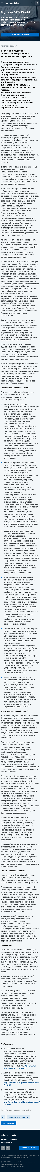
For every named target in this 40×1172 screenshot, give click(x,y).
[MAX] (8, 1148)
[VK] (3, 1117)
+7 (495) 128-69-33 (9, 1139)
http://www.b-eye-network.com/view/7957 (20, 1067)
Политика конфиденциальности (12, 1164)
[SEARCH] (37, 3)
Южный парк (20, 1166)
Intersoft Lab (13, 3)
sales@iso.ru (6, 1142)
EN (32, 3)
